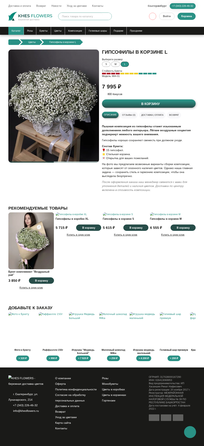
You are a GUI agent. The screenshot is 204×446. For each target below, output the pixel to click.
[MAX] (24, 421)
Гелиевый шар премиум (174, 350)
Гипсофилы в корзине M (166, 218)
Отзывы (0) (128, 115)
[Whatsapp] (10, 421)
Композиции (75, 30)
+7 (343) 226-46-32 (182, 6)
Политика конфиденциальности (76, 389)
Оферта (60, 383)
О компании (63, 378)
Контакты (97, 5)
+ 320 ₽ (23, 358)
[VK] (31, 421)
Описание (110, 115)
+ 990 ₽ (53, 358)
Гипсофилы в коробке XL (72, 218)
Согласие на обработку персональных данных (70, 397)
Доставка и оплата (19, 5)
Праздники (136, 30)
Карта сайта (63, 422)
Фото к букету (22, 350)
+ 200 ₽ (174, 358)
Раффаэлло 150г (53, 350)
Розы (30, 30)
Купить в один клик (31, 287)
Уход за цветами (77, 5)
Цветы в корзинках (114, 394)
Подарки (118, 30)
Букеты (43, 30)
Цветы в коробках (113, 389)
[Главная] (13, 42)
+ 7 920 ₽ (83, 358)
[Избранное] (152, 16)
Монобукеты (110, 383)
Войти (167, 16)
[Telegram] (17, 421)
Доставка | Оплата (152, 115)
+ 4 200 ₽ (144, 358)
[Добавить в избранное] (92, 156)
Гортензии (108, 400)
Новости (56, 5)
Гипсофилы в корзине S (118, 218)
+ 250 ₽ (113, 358)
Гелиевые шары (98, 30)
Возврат (41, 5)
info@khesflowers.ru (26, 410)
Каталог (16, 30)
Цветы (58, 30)
